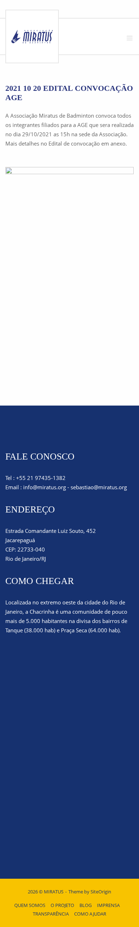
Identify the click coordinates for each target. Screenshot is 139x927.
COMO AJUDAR (90, 914)
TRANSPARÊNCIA (51, 914)
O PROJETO (62, 905)
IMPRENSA (108, 905)
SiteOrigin (101, 891)
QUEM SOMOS (29, 905)
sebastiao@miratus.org (99, 487)
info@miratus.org (44, 487)
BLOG (85, 905)
